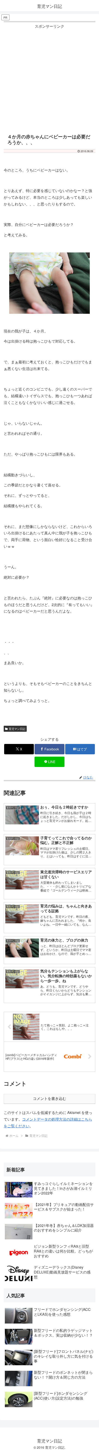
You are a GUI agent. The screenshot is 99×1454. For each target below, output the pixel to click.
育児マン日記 (17, 729)
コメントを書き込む (49, 1099)
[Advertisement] (49, 79)
